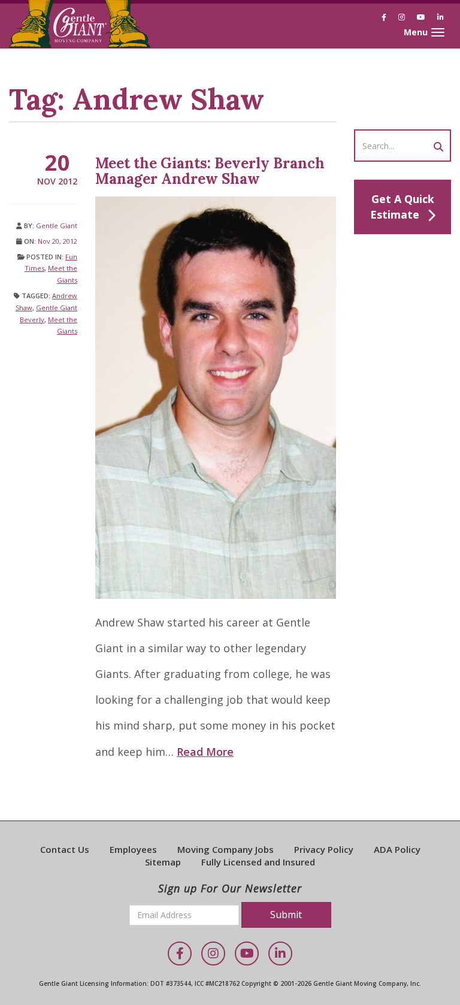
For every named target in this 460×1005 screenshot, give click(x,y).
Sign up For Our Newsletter (230, 888)
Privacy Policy (323, 849)
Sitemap (163, 862)
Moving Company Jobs (225, 849)
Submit (286, 914)
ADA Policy (397, 849)
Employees (133, 849)
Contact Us (64, 849)
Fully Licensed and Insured (258, 862)
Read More (205, 751)
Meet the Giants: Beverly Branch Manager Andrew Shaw (210, 171)
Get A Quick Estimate (402, 207)
